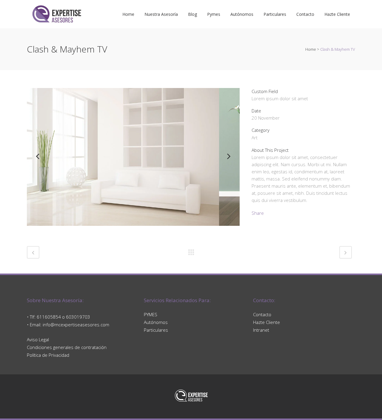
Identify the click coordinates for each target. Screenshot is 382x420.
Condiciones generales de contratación (67, 347)
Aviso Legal (38, 339)
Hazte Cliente (266, 322)
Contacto (262, 314)
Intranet (261, 330)
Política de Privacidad (48, 355)
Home (310, 49)
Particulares (156, 330)
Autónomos (156, 322)
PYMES (150, 314)
